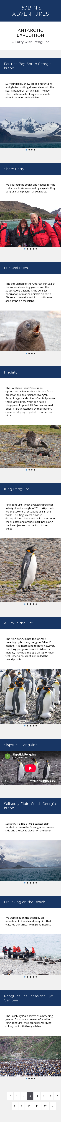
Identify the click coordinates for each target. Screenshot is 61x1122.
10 (29, 1106)
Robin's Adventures (30, 11)
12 (45, 1106)
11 (37, 1106)
